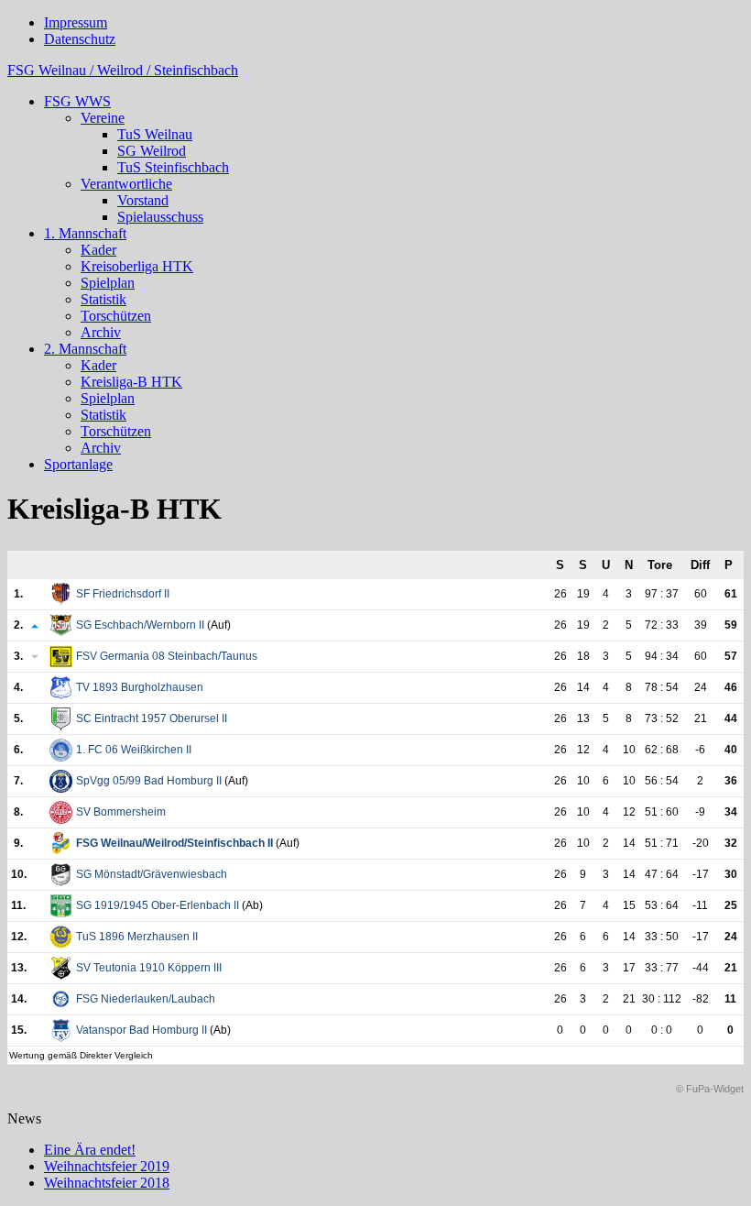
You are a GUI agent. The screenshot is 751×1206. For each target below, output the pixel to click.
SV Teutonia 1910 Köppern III (149, 967)
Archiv (101, 332)
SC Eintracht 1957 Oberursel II (151, 718)
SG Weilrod (151, 151)
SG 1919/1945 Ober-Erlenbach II (157, 905)
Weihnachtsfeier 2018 (106, 1182)
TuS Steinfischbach (173, 167)
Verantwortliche (126, 184)
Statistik (103, 299)
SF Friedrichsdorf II (122, 593)
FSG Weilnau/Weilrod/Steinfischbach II (174, 843)
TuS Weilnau (154, 134)
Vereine (103, 118)
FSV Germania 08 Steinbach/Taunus (166, 656)
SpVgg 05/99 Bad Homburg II (149, 780)
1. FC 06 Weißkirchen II (133, 749)
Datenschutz (79, 39)
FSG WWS (77, 101)
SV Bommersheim (121, 812)
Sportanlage (78, 464)
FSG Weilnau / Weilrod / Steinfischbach (122, 70)
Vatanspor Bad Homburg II (141, 1030)
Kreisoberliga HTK (137, 266)
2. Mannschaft (85, 348)
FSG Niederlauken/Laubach (145, 998)
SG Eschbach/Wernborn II (140, 625)
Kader (98, 250)
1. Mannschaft (85, 233)
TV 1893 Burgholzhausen (139, 687)
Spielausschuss (160, 217)
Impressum (75, 22)
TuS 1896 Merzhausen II (137, 936)
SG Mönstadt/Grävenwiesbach (151, 874)
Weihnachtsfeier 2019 (106, 1166)
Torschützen (116, 315)
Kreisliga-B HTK (131, 381)
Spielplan (108, 283)
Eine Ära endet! (90, 1149)
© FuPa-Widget (710, 1088)
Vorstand (143, 200)
